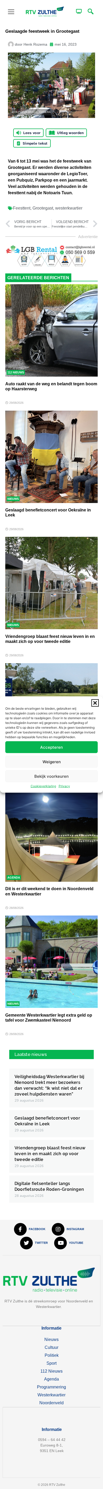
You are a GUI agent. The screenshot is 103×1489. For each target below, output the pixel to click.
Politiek (52, 1355)
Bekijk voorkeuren (51, 776)
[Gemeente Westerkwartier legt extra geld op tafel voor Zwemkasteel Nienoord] (51, 962)
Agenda (13, 877)
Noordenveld (51, 1403)
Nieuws (13, 498)
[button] (95, 703)
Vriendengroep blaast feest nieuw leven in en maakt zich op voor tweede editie (50, 1153)
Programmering (51, 1387)
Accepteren (51, 747)
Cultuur (51, 1347)
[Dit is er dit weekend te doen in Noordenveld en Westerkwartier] (51, 835)
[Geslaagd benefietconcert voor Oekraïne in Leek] (51, 457)
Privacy (64, 786)
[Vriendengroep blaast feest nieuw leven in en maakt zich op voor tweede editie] (51, 583)
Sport (51, 1363)
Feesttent (21, 208)
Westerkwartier (51, 1395)
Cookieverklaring (43, 786)
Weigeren (52, 761)
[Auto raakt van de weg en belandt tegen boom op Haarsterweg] (51, 330)
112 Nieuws (15, 372)
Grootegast (42, 208)
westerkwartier (68, 208)
